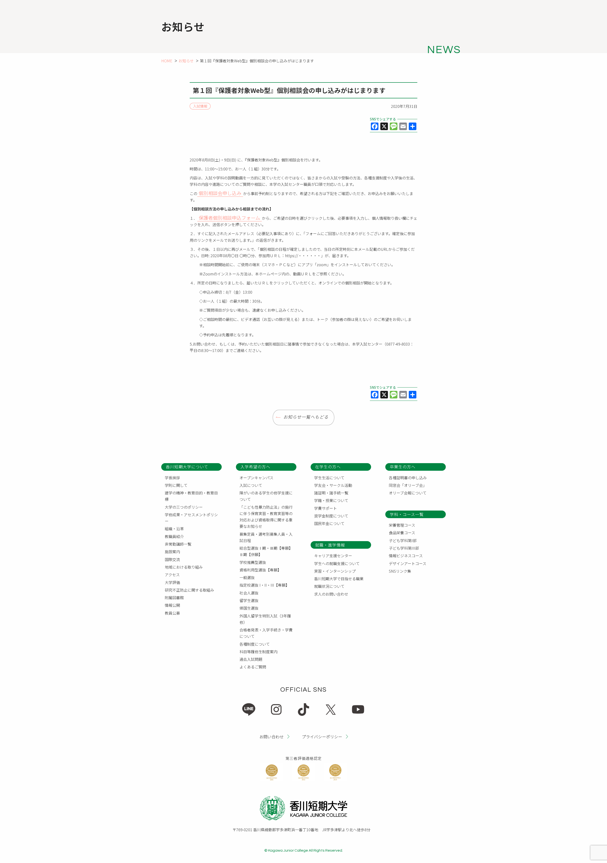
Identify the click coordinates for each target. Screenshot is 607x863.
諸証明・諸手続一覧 (331, 493)
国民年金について (329, 523)
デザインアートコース (407, 563)
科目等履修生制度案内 (258, 651)
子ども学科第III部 (404, 548)
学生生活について (329, 477)
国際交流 (172, 559)
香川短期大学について (187, 467)
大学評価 (172, 582)
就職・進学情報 (330, 545)
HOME (166, 61)
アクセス (172, 574)
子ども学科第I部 (403, 540)
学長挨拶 (172, 477)
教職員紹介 (174, 536)
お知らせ (186, 61)
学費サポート (325, 508)
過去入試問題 (250, 659)
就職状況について (329, 586)
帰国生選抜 (248, 608)
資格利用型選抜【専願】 (260, 570)
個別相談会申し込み (220, 193)
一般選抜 (247, 577)
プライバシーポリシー (322, 736)
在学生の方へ (328, 467)
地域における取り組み (184, 567)
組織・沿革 (174, 528)
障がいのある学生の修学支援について (266, 496)
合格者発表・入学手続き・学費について (266, 633)
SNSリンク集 (400, 571)
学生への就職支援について (337, 563)
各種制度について (254, 644)
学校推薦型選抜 (252, 562)
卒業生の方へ (402, 467)
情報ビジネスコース (406, 555)
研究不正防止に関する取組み (189, 590)
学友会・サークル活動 (333, 485)
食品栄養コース (402, 532)
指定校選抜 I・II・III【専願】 (264, 585)
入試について (250, 485)
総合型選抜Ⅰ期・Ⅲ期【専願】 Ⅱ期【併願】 (266, 551)
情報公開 (172, 605)
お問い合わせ (271, 736)
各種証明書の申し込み (408, 477)
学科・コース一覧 (407, 514)
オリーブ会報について (408, 493)
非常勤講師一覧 (178, 544)
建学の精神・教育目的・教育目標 (191, 496)
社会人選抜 (248, 593)
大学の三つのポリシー (184, 507)
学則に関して (176, 485)
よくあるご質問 (252, 667)
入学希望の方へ (255, 467)
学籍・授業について (331, 500)
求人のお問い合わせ (331, 594)
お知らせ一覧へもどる (305, 417)
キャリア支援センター (333, 555)
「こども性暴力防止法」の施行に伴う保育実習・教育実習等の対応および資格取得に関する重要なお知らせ (266, 516)
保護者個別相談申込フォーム (229, 217)
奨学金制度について (331, 516)
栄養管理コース (402, 525)
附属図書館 (174, 597)
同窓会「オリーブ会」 (408, 485)
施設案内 (172, 551)
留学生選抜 (248, 600)
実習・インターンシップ (335, 571)
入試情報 (200, 106)
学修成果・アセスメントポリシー (191, 518)
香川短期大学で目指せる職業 (338, 578)
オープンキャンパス (256, 477)
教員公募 (172, 613)
